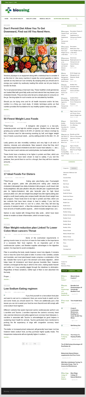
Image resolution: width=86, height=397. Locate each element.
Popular (64, 270)
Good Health (66, 190)
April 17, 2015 (74, 320)
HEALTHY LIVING (31, 18)
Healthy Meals (67, 224)
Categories (66, 168)
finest (18, 122)
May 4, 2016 (8, 234)
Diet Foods (7, 25)
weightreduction (36, 234)
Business (65, 180)
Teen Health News (76, 300)
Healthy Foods (67, 218)
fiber (22, 234)
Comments (72, 270)
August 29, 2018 (8, 35)
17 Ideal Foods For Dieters (19, 174)
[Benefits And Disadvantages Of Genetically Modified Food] (65, 285)
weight (24, 122)
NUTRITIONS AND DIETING (61, 18)
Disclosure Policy (65, 265)
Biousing (6, 391)
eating (15, 292)
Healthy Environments (69, 215)
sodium (23, 292)
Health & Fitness (67, 193)
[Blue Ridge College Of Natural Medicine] (65, 373)
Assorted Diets (67, 177)
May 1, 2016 (8, 292)
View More (9, 109)
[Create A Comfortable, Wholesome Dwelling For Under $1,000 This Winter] (65, 308)
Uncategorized (67, 249)
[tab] (66, 168)
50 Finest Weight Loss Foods (21, 118)
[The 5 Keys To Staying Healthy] (65, 335)
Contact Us (64, 261)
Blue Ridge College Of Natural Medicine (76, 375)
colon (19, 234)
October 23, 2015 (75, 303)
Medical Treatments (68, 240)
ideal (23, 177)
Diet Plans (66, 187)
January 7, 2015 (75, 328)
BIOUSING (18, 391)
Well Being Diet (75, 325)
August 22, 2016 (8, 177)
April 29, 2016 (74, 379)
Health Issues (66, 205)
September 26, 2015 (66, 358)
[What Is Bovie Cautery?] (65, 276)
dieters (17, 177)
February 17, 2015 (66, 349)
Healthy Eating (67, 212)
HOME (6, 18)
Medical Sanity (67, 236)
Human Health (67, 230)
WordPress (24, 391)
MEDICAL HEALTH (45, 18)
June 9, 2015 (65, 368)
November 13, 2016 (9, 122)
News (64, 243)
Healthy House (67, 221)
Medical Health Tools (68, 233)
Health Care (66, 202)
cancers (15, 234)
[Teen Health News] (65, 300)
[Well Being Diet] (65, 325)
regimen (19, 292)
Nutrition (65, 246)
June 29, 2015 (74, 294)
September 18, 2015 (75, 339)
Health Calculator (67, 199)
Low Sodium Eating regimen (20, 288)
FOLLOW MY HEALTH (16, 18)
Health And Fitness (68, 196)
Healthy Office (67, 227)
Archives (74, 168)
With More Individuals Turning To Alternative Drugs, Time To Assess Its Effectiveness (71, 364)
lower (28, 234)
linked (24, 234)
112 (35, 343)
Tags (78, 270)
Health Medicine (67, 208)
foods (21, 122)
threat (31, 234)
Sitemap (63, 263)
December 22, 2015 (75, 280)
